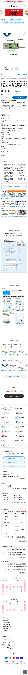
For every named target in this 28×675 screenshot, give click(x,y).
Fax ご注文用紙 (6, 624)
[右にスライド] (17, 65)
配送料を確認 (18, 91)
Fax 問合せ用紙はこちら (14, 458)
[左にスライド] (10, 65)
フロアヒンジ (5, 22)
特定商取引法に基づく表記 (12, 665)
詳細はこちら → (23, 478)
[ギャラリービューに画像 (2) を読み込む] (12, 69)
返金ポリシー (20, 661)
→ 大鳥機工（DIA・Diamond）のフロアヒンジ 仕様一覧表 (13, 207)
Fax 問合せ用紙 (6, 622)
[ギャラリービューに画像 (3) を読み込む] (17, 69)
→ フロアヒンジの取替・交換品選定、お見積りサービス (14, 216)
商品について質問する (14, 186)
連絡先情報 (20, 665)
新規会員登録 (6, 628)
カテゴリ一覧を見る (14, 376)
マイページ (6, 630)
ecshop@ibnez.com (9, 645)
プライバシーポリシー (9, 663)
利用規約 (16, 663)
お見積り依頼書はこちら (14, 466)
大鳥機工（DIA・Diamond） (16, 19)
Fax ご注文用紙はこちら (14, 462)
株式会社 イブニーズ (6, 638)
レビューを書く (14, 396)
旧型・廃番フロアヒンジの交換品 (17, 22)
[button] (2, 5)
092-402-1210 (6, 108)
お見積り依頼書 (7, 626)
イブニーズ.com (12, 661)
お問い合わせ (6, 620)
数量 (2, 94)
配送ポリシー (22, 663)
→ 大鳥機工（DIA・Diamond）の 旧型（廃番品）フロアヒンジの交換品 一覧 (13, 197)
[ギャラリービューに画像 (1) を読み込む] (7, 69)
